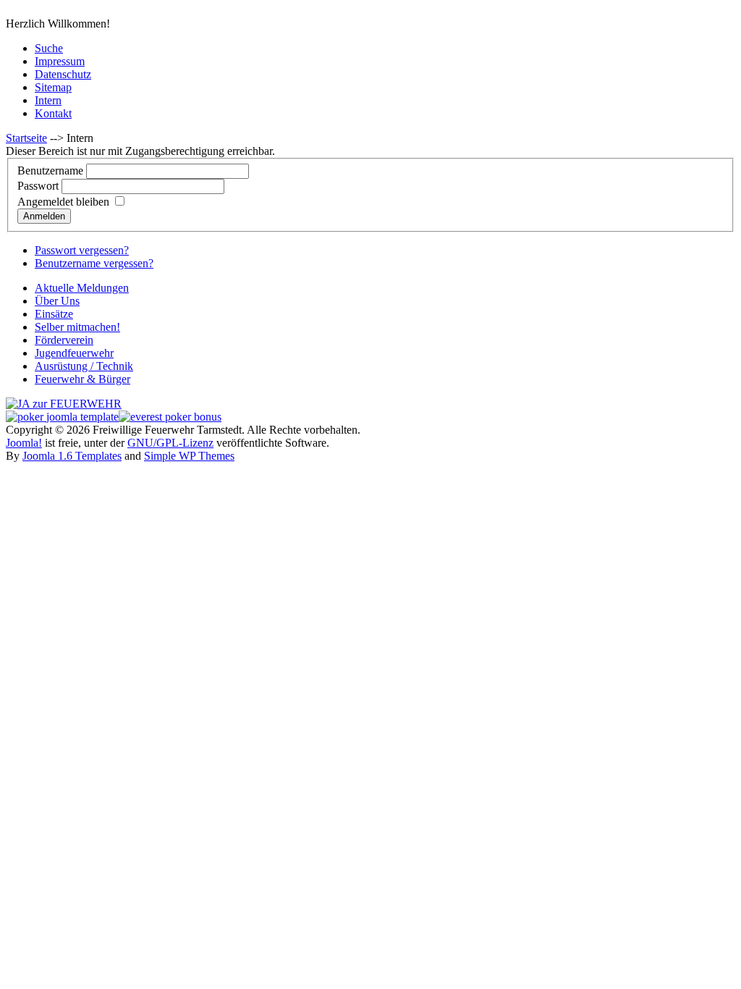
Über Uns (57, 301)
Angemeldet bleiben (63, 201)
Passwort (38, 186)
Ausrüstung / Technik (84, 366)
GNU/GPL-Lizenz (170, 443)
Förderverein (64, 340)
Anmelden (44, 216)
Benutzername (50, 170)
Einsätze (54, 314)
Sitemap (53, 87)
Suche (49, 48)
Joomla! (24, 443)
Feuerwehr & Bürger (82, 379)
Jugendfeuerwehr (74, 353)
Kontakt (53, 113)
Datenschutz (63, 74)
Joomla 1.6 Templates (72, 456)
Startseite (26, 138)
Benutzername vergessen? (94, 263)
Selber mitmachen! (77, 327)
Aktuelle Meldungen (82, 288)
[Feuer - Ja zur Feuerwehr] (64, 403)
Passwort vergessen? (82, 250)
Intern (48, 100)
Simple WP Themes (189, 456)
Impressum (60, 61)
